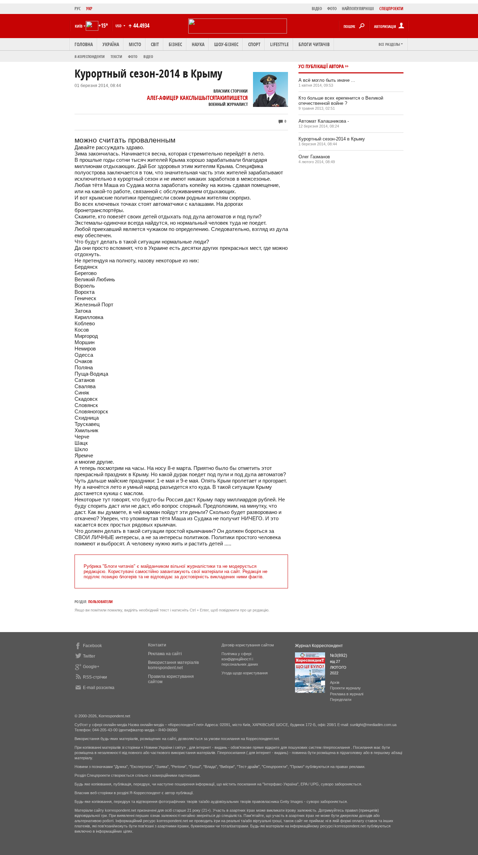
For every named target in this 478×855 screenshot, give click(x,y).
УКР (89, 9)
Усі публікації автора (321, 66)
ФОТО (332, 9)
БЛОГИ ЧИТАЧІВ (314, 44)
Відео (148, 56)
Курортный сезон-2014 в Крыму (331, 139)
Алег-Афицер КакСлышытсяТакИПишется (197, 98)
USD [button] (118, 25)
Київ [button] (79, 26)
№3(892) (338, 655)
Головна (84, 44)
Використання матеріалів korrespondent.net (173, 665)
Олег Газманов (314, 156)
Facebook (92, 645)
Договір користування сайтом (248, 645)
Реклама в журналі (346, 694)
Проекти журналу (345, 688)
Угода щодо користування (245, 673)
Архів (334, 682)
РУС (78, 9)
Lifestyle (279, 44)
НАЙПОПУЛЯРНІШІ (358, 9)
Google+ (91, 666)
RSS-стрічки (95, 677)
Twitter (89, 656)
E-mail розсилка (98, 687)
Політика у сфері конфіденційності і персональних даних (240, 659)
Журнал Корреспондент (319, 645)
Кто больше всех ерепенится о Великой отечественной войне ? (340, 100)
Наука (198, 44)
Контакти (157, 645)
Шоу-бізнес (226, 44)
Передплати (340, 699)
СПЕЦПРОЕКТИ (391, 9)
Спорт (254, 44)
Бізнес (175, 44)
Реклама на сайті (165, 653)
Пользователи (100, 601)
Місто (135, 44)
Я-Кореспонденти (90, 56)
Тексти (116, 56)
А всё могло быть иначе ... (326, 80)
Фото (133, 56)
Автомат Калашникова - (323, 121)
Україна (111, 44)
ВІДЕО (317, 9)
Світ (155, 44)
